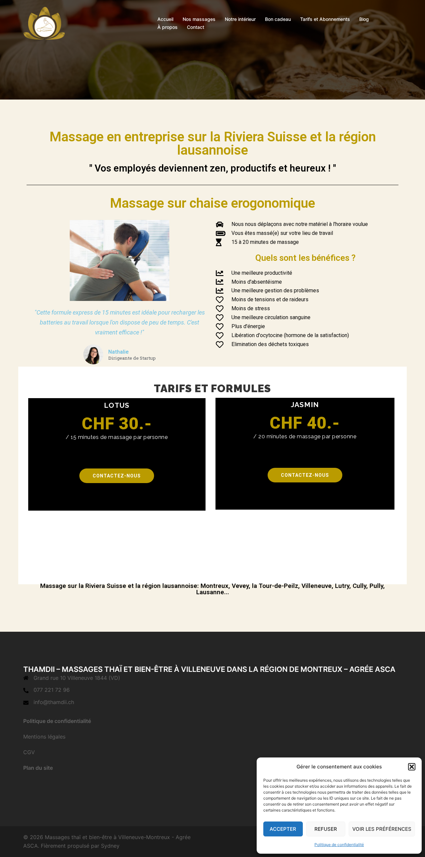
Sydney (110, 845)
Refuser (325, 829)
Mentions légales (44, 736)
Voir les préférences (381, 829)
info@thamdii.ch (54, 702)
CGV (29, 752)
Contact (195, 27)
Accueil (165, 19)
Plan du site (38, 767)
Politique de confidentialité (339, 844)
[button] (411, 766)
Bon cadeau (278, 19)
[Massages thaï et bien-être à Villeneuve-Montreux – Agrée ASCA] (44, 22)
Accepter (283, 829)
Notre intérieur (240, 19)
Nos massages (199, 19)
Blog (364, 19)
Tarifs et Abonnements (325, 19)
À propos (167, 27)
